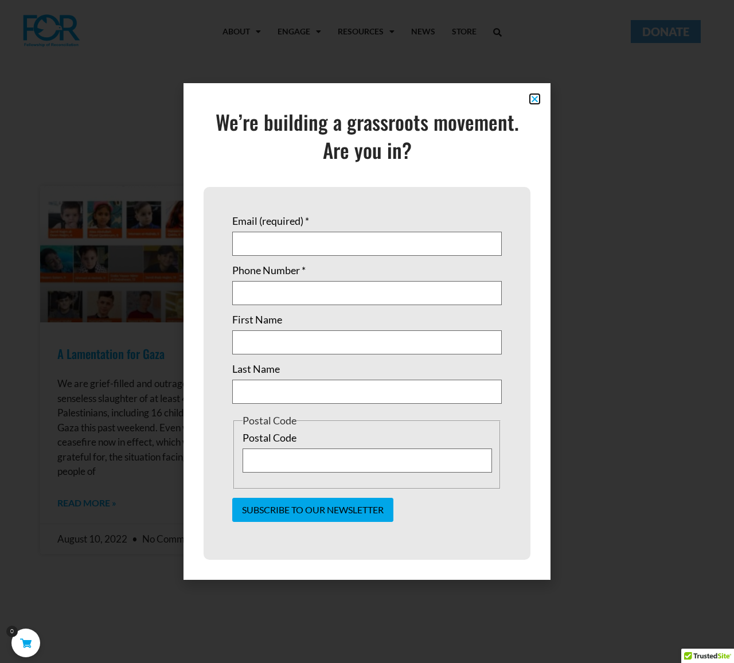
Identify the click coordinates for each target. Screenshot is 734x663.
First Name (257, 319)
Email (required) (270, 221)
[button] (534, 99)
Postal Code (269, 437)
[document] (367, 331)
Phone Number (269, 270)
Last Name (256, 369)
